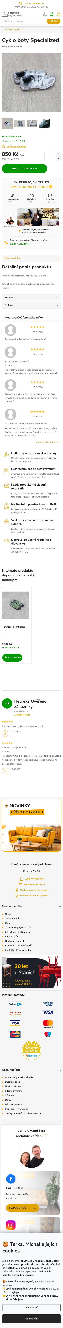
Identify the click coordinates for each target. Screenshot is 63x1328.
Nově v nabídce (13, 1086)
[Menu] (58, 13)
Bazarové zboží (12, 1082)
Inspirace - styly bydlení (17, 1109)
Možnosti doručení (16, 146)
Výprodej (9, 1095)
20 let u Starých (13, 918)
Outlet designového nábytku (19, 1077)
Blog (7, 923)
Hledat (53, 21)
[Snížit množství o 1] (58, 158)
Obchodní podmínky (15, 941)
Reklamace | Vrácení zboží (18, 945)
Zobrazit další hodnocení (47, 442)
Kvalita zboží (11, 936)
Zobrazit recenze (22, 714)
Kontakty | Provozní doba (18, 950)
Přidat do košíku (24, 168)
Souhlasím (31, 1318)
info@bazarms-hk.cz (34, 884)
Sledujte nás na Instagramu (34, 895)
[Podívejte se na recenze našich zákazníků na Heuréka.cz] (31, 1050)
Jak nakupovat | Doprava (17, 932)
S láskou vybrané (13, 1091)
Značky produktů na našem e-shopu (23, 1113)
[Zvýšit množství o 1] (58, 154)
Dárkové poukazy (13, 1104)
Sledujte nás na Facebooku (34, 890)
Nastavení (31, 1307)
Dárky (8, 1100)
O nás (8, 914)
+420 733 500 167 (34, 3)
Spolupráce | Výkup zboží (18, 927)
